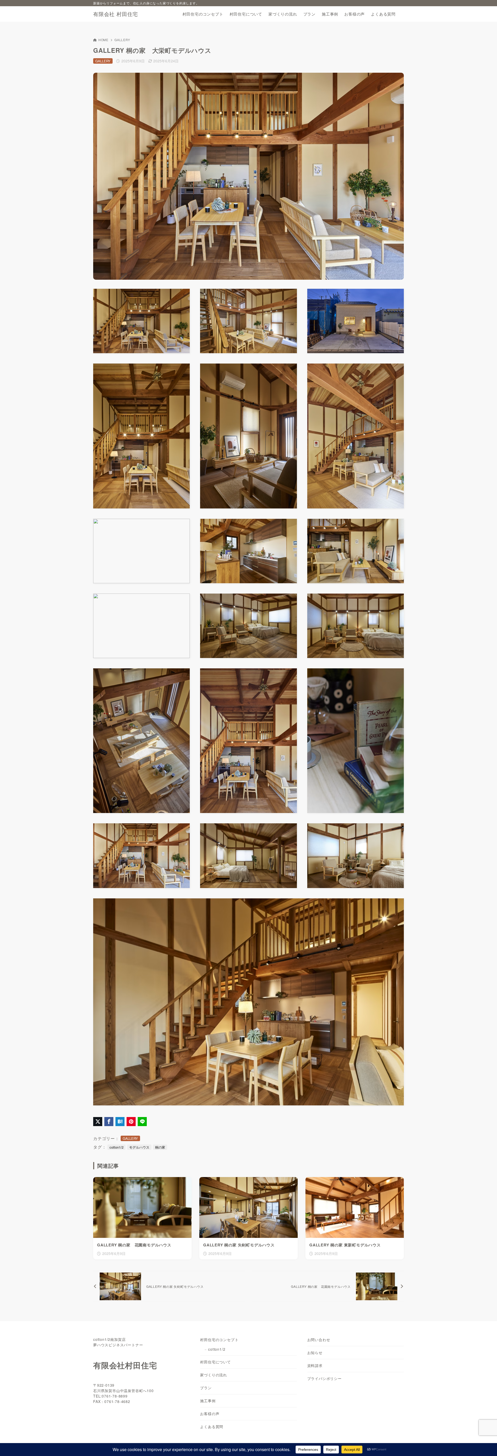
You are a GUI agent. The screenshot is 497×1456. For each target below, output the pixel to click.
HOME (103, 40)
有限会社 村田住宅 (115, 14)
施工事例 (207, 1400)
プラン (205, 1387)
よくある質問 (211, 1426)
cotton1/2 (116, 1147)
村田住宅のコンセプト (219, 1339)
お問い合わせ (318, 1339)
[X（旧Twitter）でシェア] (97, 1121)
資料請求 (315, 1365)
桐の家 (160, 1147)
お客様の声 (209, 1413)
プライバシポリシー (324, 1378)
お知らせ (315, 1352)
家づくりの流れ (213, 1374)
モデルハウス (139, 1147)
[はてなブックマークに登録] (120, 1121)
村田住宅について (215, 1361)
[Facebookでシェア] (108, 1121)
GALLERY (122, 40)
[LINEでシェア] (142, 1121)
